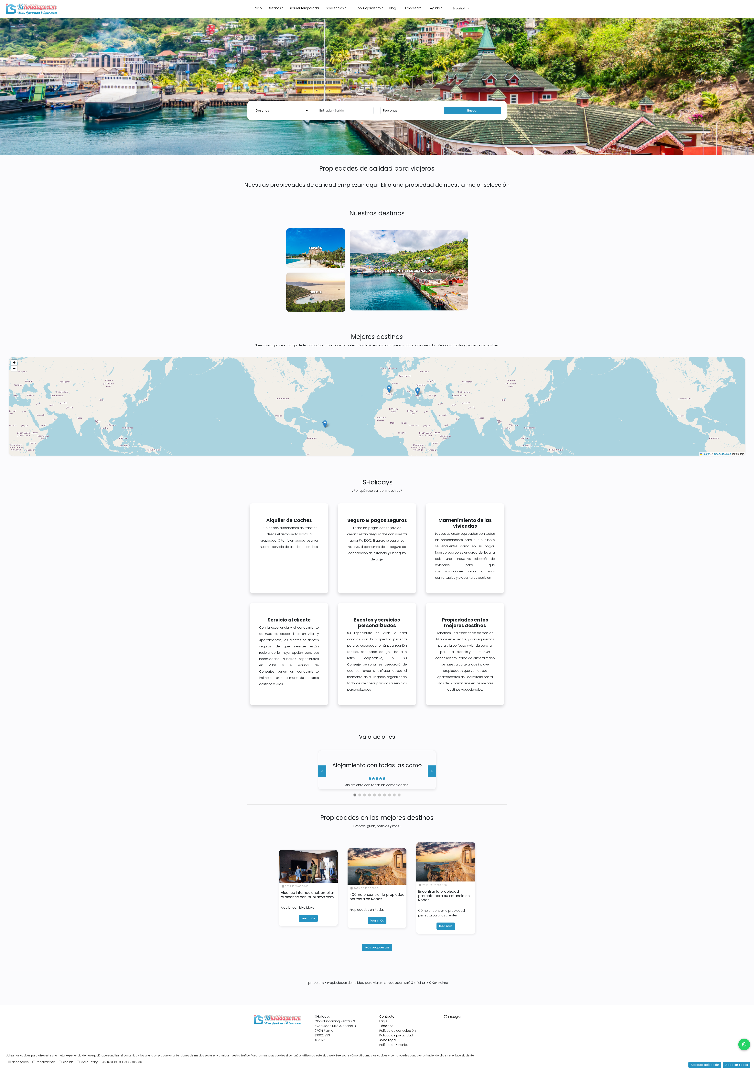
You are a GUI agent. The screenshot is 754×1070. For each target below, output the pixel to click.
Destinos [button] (274, 8)
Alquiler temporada (304, 8)
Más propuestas (377, 947)
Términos (386, 1026)
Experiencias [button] (334, 8)
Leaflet (706, 453)
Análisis (67, 1062)
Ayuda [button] (435, 8)
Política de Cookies (393, 1045)
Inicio (258, 8)
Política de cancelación (397, 1030)
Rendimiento (45, 1062)
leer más (308, 918)
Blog (392, 8)
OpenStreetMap (722, 453)
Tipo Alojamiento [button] (368, 8)
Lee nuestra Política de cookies (122, 1062)
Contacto (386, 1016)
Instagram (455, 1016)
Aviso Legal (387, 1040)
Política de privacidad (396, 1035)
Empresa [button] (412, 8)
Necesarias (20, 1062)
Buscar (472, 110)
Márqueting (89, 1062)
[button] (399, 9)
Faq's (383, 1021)
